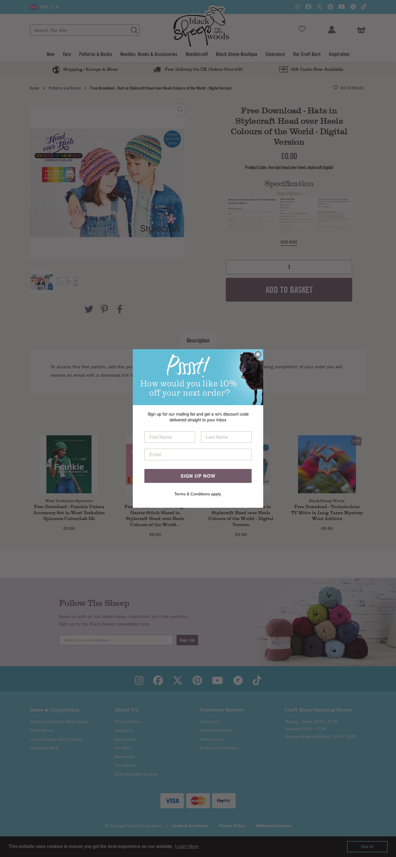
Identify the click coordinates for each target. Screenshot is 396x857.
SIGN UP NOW (198, 475)
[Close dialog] (258, 354)
